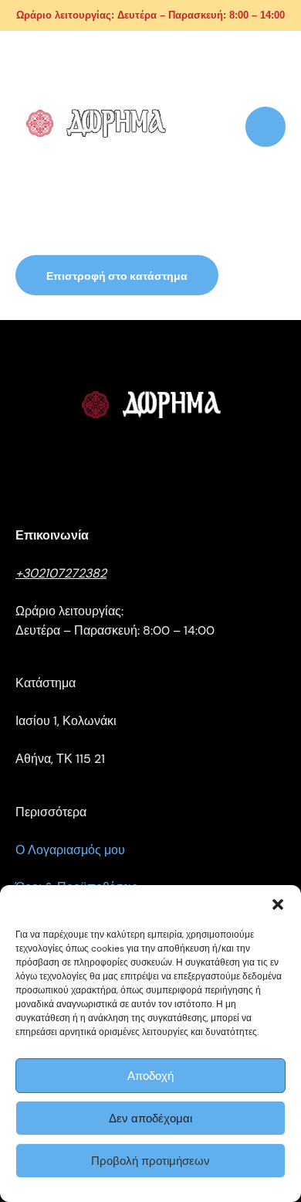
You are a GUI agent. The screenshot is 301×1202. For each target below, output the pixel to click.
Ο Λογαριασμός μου (70, 850)
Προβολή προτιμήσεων (150, 1161)
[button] (278, 904)
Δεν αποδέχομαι (150, 1118)
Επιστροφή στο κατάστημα (117, 276)
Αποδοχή (150, 1076)
